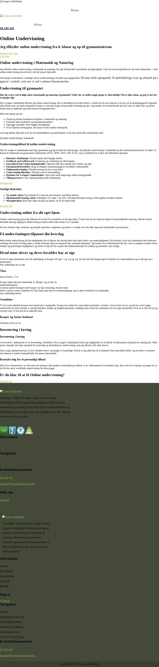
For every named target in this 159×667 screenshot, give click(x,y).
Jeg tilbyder (6, 571)
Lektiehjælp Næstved (12, 617)
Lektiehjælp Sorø (9, 631)
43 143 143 (6, 477)
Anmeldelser (7, 576)
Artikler (4, 612)
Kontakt (4, 586)
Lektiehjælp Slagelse (11, 626)
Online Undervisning (12, 636)
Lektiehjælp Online (11, 621)
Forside (4, 566)
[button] (79, 7)
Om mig (4, 581)
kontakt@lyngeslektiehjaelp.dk (17, 483)
